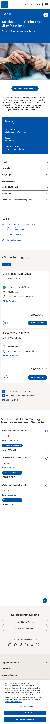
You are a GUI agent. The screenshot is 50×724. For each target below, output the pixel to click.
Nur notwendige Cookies (25, 713)
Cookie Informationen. (13, 702)
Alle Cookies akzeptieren (25, 719)
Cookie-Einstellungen (25, 706)
